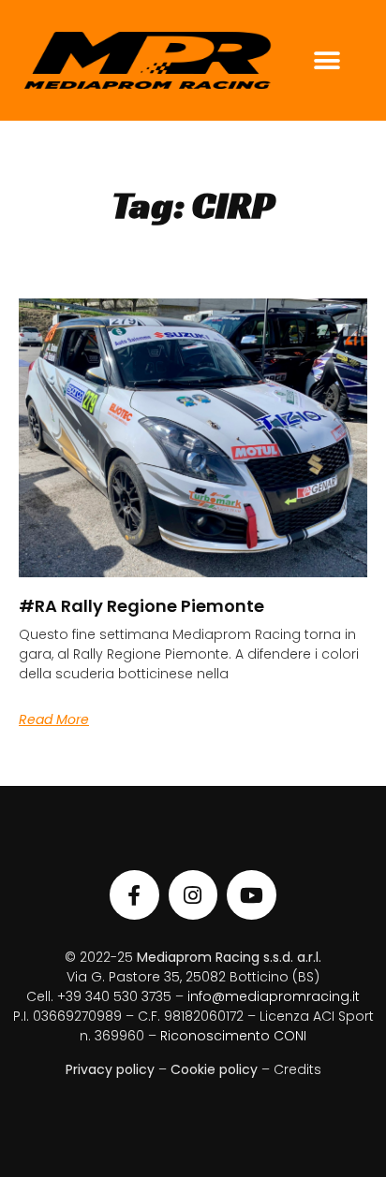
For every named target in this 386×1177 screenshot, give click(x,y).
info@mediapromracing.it (273, 996)
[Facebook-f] (134, 895)
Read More (54, 719)
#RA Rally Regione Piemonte (141, 606)
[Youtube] (251, 895)
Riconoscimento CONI (233, 1035)
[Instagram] (193, 895)
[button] (326, 60)
